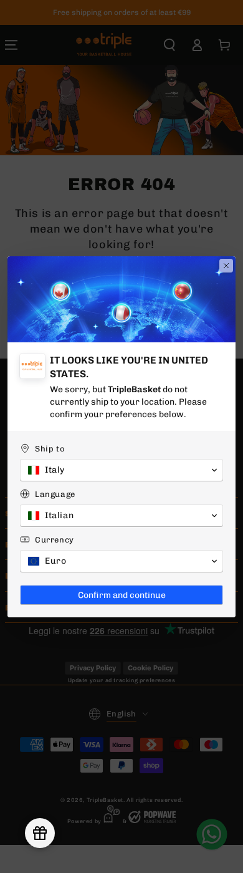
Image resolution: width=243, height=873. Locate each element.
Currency (54, 539)
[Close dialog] (226, 266)
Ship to (50, 448)
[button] (121, 470)
